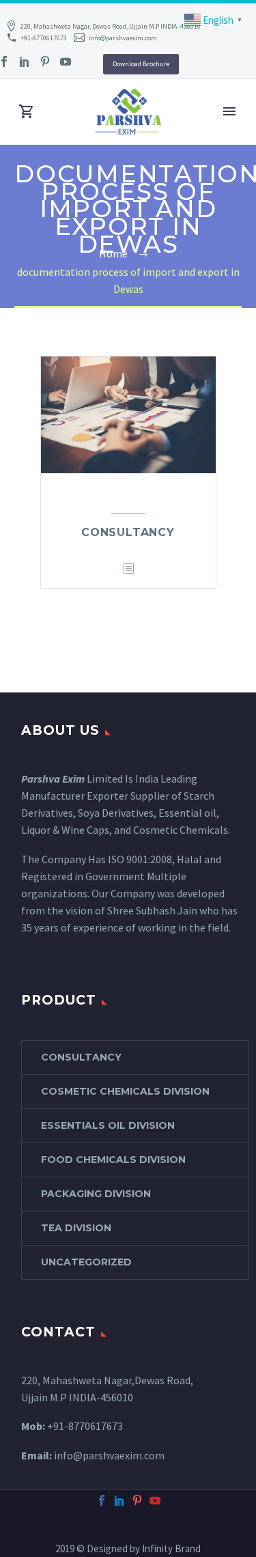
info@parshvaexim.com (123, 37)
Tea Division (76, 1228)
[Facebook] (101, 1500)
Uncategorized (86, 1262)
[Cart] (26, 111)
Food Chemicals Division (113, 1159)
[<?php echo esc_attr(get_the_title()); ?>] (128, 569)
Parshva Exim (53, 778)
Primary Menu (229, 111)
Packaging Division (96, 1194)
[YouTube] (65, 61)
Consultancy (128, 532)
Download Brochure (141, 63)
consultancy (81, 1057)
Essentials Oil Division (108, 1125)
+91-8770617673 (43, 37)
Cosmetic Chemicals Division (125, 1091)
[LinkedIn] (24, 61)
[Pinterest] (45, 61)
